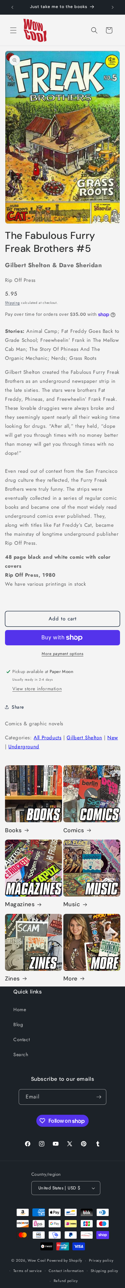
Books (13, 830)
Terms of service (27, 1270)
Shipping (12, 302)
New (112, 737)
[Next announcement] (112, 7)
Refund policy (66, 1280)
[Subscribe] (98, 1097)
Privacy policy (101, 1260)
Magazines (20, 904)
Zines (12, 978)
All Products (47, 737)
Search (20, 1054)
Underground (23, 746)
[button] (13, 30)
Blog (18, 1024)
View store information (37, 688)
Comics (74, 830)
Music (71, 904)
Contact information (66, 1270)
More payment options (62, 654)
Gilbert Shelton (84, 737)
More (70, 978)
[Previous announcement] (12, 7)
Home (19, 1009)
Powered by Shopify (64, 1260)
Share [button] (18, 707)
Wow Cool (37, 1260)
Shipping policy (105, 1270)
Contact (21, 1039)
